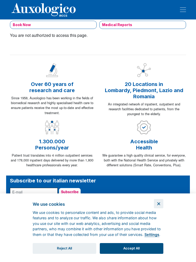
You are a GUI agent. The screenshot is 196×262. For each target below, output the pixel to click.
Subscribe (70, 191)
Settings (151, 234)
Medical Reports (117, 25)
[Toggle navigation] (183, 10)
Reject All (64, 248)
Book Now (22, 25)
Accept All (131, 248)
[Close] (158, 204)
